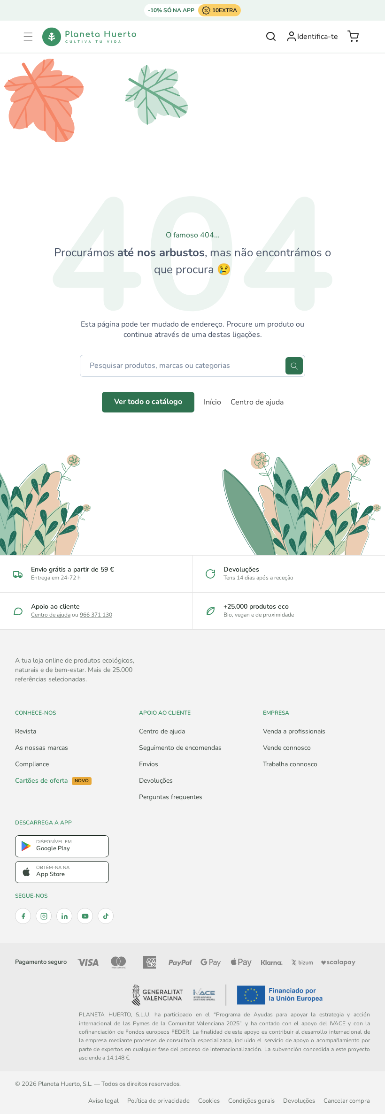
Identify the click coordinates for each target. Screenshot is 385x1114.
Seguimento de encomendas (180, 747)
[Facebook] (23, 916)
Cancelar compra (346, 1101)
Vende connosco (287, 747)
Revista (25, 731)
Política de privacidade (158, 1101)
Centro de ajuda (257, 402)
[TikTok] (106, 916)
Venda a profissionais (294, 731)
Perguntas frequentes (170, 797)
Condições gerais (251, 1101)
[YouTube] (85, 916)
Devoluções (156, 780)
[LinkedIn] (64, 916)
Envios (148, 764)
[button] (28, 36)
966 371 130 (96, 614)
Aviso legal (103, 1101)
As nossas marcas (41, 747)
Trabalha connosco (290, 764)
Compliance (32, 764)
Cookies (209, 1101)
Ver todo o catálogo (148, 402)
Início (212, 402)
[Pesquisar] (294, 365)
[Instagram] (44, 916)
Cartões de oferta (52, 781)
